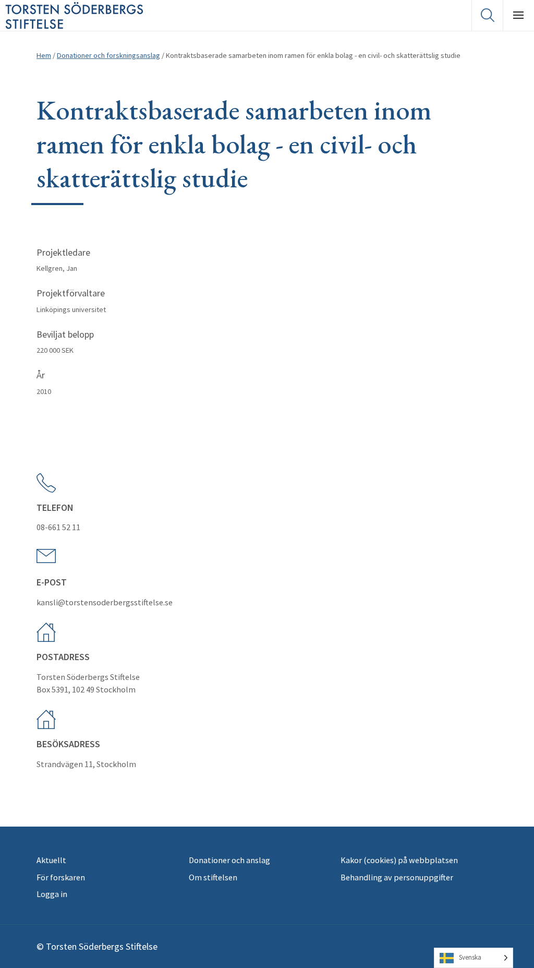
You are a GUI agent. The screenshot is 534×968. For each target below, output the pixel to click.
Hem (44, 55)
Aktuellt (51, 860)
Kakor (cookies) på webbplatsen (399, 860)
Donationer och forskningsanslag (108, 55)
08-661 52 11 (58, 527)
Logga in (52, 894)
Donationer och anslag (229, 860)
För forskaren (61, 877)
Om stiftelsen (213, 877)
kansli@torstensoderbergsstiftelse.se (105, 602)
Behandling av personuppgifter (397, 877)
